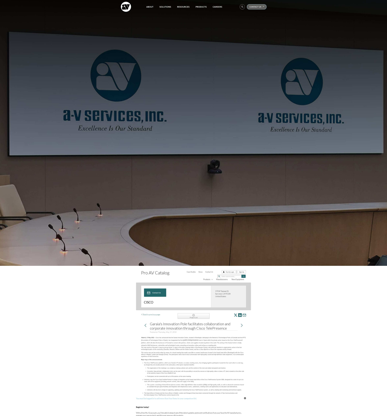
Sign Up (241, 272)
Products (201, 7)
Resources (183, 7)
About (149, 7)
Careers (217, 7)
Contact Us (209, 272)
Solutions (165, 7)
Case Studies (191, 272)
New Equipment (238, 279)
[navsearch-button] (242, 6)
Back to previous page (151, 314)
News (200, 272)
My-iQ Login (230, 272)
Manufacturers (222, 279)
